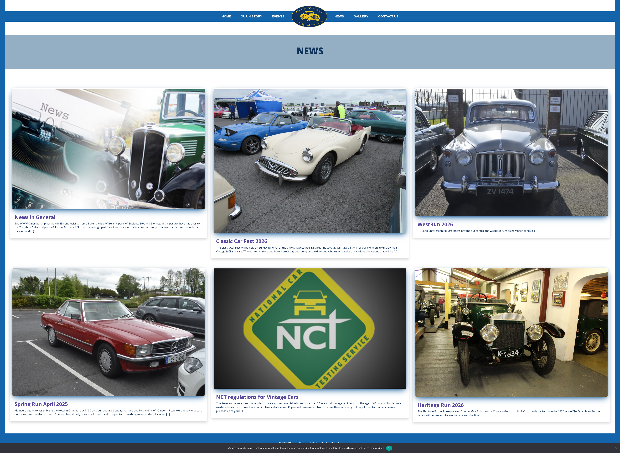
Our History (251, 16)
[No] (616, 448)
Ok (389, 448)
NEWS (339, 16)
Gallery (361, 16)
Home (226, 16)
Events (278, 16)
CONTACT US (388, 16)
